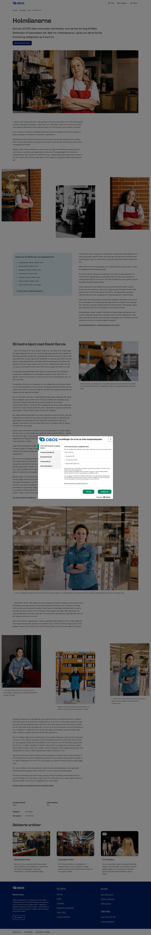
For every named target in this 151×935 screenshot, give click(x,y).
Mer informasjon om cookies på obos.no (76, 483)
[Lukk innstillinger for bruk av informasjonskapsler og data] (110, 439)
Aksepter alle (104, 491)
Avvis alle (88, 491)
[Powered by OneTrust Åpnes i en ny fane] (104, 497)
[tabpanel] (87, 466)
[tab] (49, 447)
